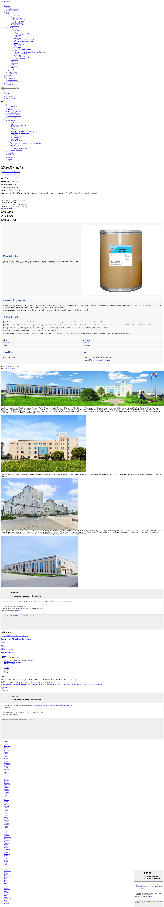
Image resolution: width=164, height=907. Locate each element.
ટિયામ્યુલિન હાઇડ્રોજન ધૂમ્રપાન (23, 41)
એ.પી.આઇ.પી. (15, 29)
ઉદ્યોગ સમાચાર (12, 73)
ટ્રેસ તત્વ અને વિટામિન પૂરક (22, 57)
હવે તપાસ (3, 681)
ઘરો (15, 32)
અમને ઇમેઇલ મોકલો (6, 208)
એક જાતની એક (19, 35)
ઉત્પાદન (6, 12)
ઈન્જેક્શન (14, 50)
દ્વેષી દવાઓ (17, 55)
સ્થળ (38, 683)
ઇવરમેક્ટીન (17, 38)
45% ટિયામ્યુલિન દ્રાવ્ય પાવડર (61, 684)
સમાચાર (6, 70)
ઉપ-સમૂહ (13, 16)
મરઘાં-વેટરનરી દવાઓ (17, 23)
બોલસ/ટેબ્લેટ (14, 63)
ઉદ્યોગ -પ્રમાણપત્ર (13, 9)
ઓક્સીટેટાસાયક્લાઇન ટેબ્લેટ (23, 684)
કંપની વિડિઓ (11, 78)
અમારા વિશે (7, 6)
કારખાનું (10, 7)
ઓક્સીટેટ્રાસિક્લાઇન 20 (8, 684)
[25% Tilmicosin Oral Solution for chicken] (14, 636)
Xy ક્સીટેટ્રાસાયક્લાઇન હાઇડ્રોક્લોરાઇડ (25, 40)
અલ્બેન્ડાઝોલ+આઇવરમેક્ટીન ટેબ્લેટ (81, 684)
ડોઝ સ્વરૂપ (11, 27)
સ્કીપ (2, 689)
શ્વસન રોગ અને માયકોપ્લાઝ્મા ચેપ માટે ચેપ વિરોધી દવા (29, 52)
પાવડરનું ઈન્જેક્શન (19, 58)
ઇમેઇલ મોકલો (4, 687)
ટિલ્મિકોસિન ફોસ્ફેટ (19, 44)
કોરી (15, 36)
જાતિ (9, 13)
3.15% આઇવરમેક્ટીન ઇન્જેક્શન (12, 367)
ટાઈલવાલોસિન (18, 47)
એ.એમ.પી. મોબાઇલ (46, 683)
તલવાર (16, 43)
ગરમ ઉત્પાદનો (32, 683)
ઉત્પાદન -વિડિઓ (12, 80)
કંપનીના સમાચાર (12, 72)
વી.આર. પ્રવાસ (8, 75)
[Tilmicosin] (3, 642)
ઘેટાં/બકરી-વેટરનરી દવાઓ (18, 19)
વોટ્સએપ (5, 690)
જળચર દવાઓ (15, 26)
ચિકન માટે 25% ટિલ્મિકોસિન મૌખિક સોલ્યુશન (16, 639)
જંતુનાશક (13, 67)
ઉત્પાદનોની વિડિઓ (13, 81)
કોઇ (5, 77)
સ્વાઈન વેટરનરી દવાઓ (17, 21)
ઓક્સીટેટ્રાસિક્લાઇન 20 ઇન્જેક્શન (42, 684)
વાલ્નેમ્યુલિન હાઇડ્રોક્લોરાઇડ (22, 49)
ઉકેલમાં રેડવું (14, 61)
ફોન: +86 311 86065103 (10, 663)
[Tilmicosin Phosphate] (7, 649)
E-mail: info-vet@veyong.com (12, 662)
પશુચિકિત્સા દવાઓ (16, 18)
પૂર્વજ (12, 64)
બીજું (12, 69)
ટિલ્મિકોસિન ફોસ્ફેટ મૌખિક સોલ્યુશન (99, 360)
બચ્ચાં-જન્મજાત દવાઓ (17, 24)
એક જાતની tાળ (19, 46)
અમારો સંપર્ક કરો (8, 84)
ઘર (5, 4)
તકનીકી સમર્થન (12, 10)
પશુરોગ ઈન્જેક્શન (97, 684)
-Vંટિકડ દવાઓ (15, 15)
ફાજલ (6, 83)
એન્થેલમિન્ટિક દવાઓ (20, 53)
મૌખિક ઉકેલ (14, 60)
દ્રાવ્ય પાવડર (14, 66)
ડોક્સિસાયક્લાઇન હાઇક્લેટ (22, 33)
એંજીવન (16, 30)
